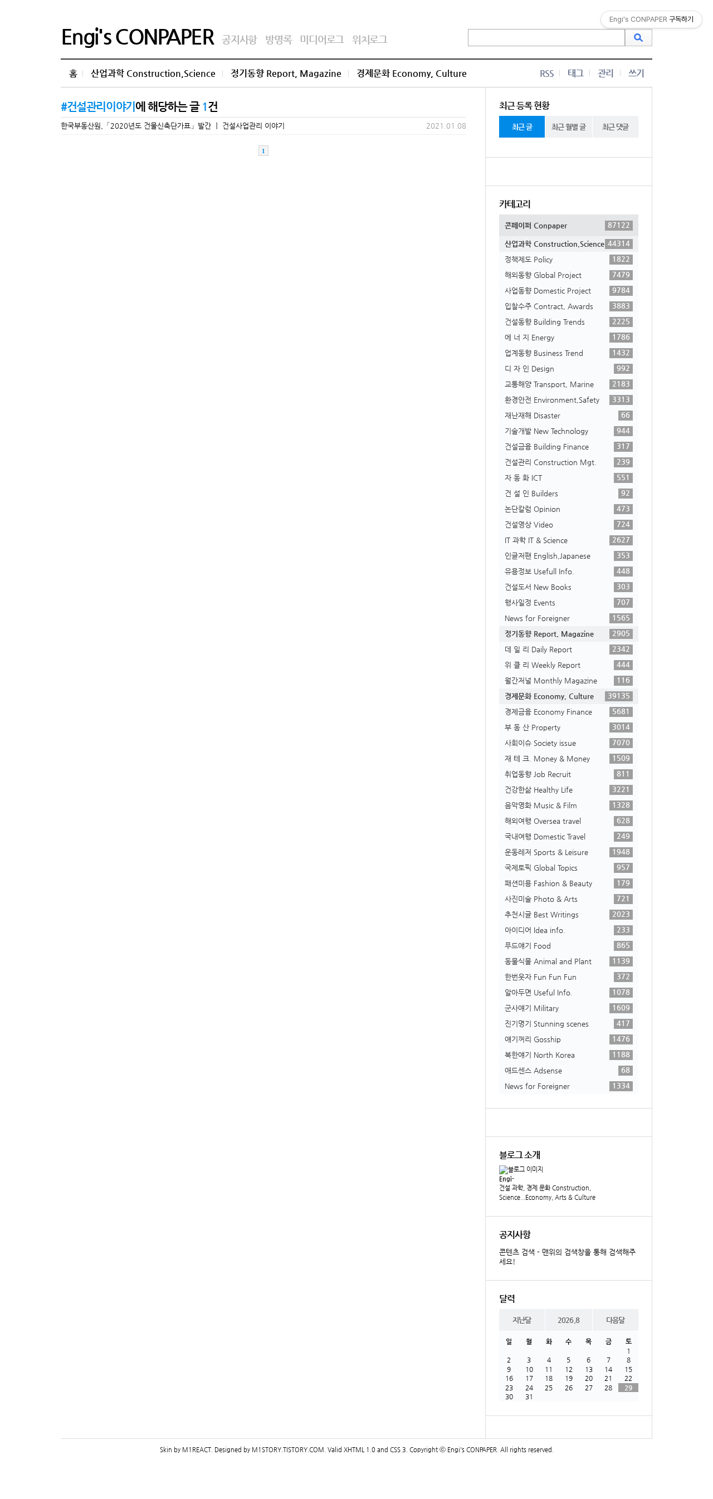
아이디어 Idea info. (567, 929)
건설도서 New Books (567, 586)
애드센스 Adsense (567, 1070)
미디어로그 (322, 39)
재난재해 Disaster (567, 415)
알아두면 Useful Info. (567, 992)
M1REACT (196, 1449)
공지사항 (239, 39)
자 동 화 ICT (567, 477)
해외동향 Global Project (567, 274)
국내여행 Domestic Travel (567, 836)
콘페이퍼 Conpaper (567, 225)
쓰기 (636, 73)
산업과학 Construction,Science (153, 73)
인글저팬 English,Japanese (567, 555)
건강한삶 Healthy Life (567, 789)
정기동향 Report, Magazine (286, 73)
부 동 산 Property (567, 726)
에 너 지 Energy (567, 337)
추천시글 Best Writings (567, 914)
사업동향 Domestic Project (567, 290)
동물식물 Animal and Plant (567, 960)
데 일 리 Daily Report (567, 648)
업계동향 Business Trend (567, 352)
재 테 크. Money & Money (567, 758)
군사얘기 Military (567, 1007)
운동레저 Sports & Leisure (567, 851)
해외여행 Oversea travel (567, 820)
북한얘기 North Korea (567, 1054)
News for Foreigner (567, 617)
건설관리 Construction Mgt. (567, 461)
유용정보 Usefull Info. (567, 571)
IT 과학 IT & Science (567, 539)
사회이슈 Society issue (567, 742)
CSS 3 (398, 1449)
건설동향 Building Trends (567, 321)
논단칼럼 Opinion (567, 508)
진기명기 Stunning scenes (567, 1023)
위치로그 (369, 39)
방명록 (278, 39)
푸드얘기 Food (567, 945)
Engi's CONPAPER (137, 36)
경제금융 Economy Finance (567, 711)
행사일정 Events (567, 602)
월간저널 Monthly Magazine (567, 680)
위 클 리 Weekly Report (567, 664)
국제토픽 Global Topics (567, 867)
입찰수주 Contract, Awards (567, 305)
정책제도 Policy (567, 259)
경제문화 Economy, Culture (411, 73)
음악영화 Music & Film (567, 804)
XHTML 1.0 (359, 1449)
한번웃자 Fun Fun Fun (567, 976)
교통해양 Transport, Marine (567, 383)
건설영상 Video (567, 524)
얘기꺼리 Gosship (567, 1038)
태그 (575, 73)
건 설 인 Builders (567, 493)
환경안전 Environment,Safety (567, 399)
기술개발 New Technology (567, 430)
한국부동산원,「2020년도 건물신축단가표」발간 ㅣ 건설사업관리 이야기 (173, 125)
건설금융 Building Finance (567, 446)
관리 (605, 73)
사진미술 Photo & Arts (567, 898)
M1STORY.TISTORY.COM (288, 1449)
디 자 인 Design (567, 368)
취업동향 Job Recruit (567, 773)
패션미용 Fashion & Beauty (567, 882)
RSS (547, 73)
